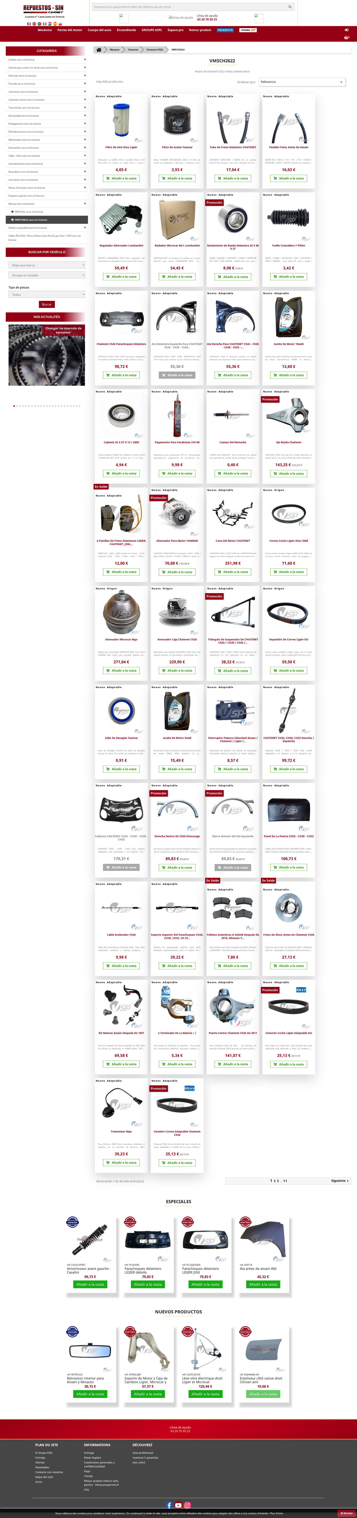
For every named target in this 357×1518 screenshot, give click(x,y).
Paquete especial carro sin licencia (26, 195)
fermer (348, 1513)
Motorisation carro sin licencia (24, 139)
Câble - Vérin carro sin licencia (24, 155)
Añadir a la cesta (90, 1284)
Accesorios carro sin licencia (23, 179)
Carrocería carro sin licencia (23, 91)
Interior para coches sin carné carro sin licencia (33, 67)
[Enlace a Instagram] (187, 1505)
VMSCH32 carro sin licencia (28, 211)
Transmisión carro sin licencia (24, 107)
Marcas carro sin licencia (21, 203)
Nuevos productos (178, 1312)
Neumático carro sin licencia (23, 171)
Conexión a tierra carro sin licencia (26, 99)
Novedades (42, 1467)
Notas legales (92, 1457)
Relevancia (302, 82)
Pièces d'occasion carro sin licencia (27, 187)
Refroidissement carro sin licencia (26, 131)
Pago (87, 1471)
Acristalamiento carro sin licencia (26, 163)
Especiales (178, 1201)
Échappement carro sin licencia (25, 123)
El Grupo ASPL (44, 1453)
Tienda (88, 1476)
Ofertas (40, 1462)
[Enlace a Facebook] (169, 1505)
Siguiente (340, 1181)
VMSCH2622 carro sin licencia (30, 219)
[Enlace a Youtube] (178, 1505)
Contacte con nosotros (49, 1472)
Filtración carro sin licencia (22, 75)
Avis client (139, 1462)
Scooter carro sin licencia (22, 59)
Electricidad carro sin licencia (24, 115)
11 (285, 1181)
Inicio (38, 1482)
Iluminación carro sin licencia (24, 147)
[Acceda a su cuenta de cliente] (346, 30)
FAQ (86, 1489)
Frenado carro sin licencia (22, 83)
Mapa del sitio (44, 1477)
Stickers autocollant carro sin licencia (28, 227)
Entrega (40, 1457)
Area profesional (143, 1453)
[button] (45, 30)
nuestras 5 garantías (145, 1457)
